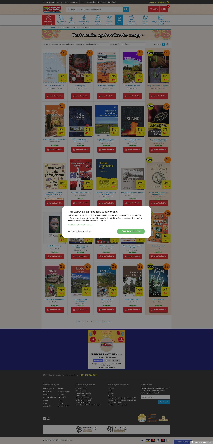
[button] (106, 225)
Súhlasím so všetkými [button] (131, 231)
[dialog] (106, 222)
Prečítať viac (101, 221)
